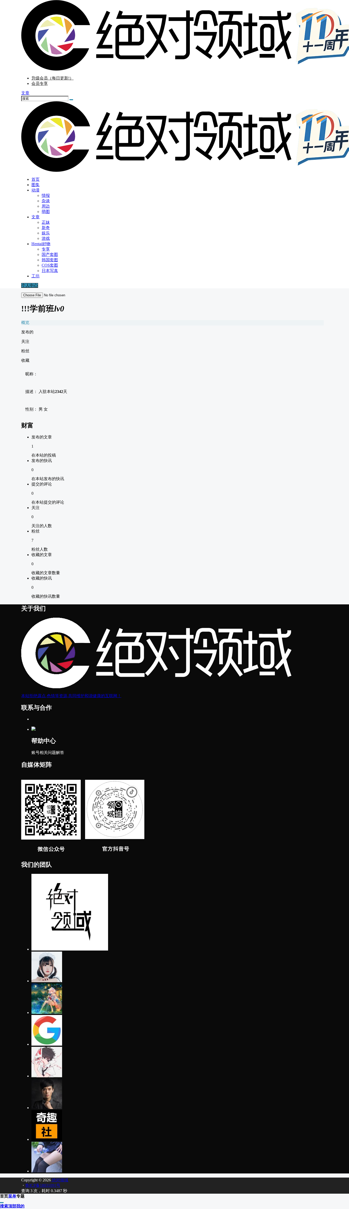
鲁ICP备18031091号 (42, 1185)
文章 (35, 217)
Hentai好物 (40, 244)
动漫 (35, 190)
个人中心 (29, 285)
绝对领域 (59, 1180)
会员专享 (39, 83)
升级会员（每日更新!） (52, 78)
